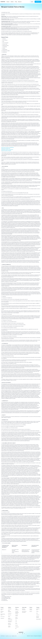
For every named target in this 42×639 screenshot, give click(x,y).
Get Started (38, 1)
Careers (37, 611)
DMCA (16, 623)
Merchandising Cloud (3, 614)
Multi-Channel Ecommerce (10, 621)
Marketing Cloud (2, 612)
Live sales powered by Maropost (17, 612)
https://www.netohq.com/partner (6, 150)
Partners (31, 611)
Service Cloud (2, 616)
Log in (32, 1)
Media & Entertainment (10, 619)
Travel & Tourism (9, 626)
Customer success (16, 615)
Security (16, 625)
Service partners (16, 618)
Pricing (16, 1)
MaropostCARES (38, 619)
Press (37, 613)
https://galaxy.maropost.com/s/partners (7, 149)
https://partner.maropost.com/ (5, 148)
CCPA (16, 621)
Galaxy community (16, 609)
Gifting (9, 616)
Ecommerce (9, 613)
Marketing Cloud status (24, 609)
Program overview (31, 609)
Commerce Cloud (2, 609)
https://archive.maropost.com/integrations (7, 147)
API (15, 628)
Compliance (17, 626)
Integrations (2, 618)
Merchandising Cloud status (24, 612)
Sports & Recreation (9, 624)
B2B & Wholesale (9, 611)
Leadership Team (37, 609)
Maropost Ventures (37, 617)
